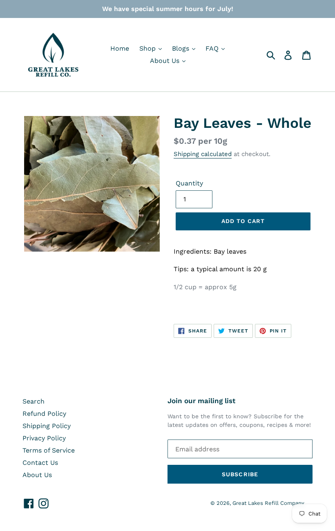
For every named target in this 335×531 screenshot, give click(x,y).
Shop (148, 48)
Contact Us (40, 462)
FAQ (213, 48)
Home (119, 48)
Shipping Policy (46, 426)
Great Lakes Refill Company (268, 503)
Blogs (181, 48)
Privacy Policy (44, 438)
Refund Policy (44, 413)
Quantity (189, 183)
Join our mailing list (201, 401)
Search (33, 401)
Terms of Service (48, 450)
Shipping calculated (203, 154)
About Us (165, 61)
